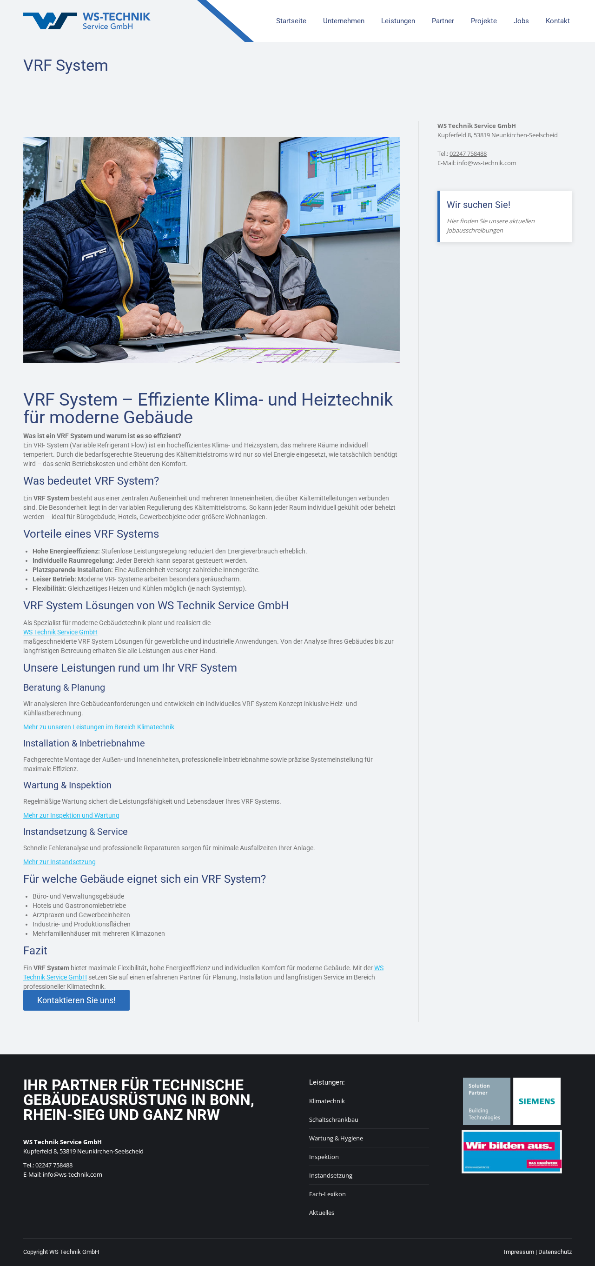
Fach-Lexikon (327, 1194)
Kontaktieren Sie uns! (76, 1000)
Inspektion (324, 1157)
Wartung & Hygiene (336, 1138)
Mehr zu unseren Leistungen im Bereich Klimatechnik (98, 727)
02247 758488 (468, 153)
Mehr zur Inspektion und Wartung (71, 815)
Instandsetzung (330, 1175)
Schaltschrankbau (333, 1119)
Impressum (519, 1251)
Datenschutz (555, 1251)
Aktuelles (321, 1212)
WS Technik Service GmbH (60, 632)
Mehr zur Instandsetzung (59, 862)
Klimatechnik (327, 1101)
